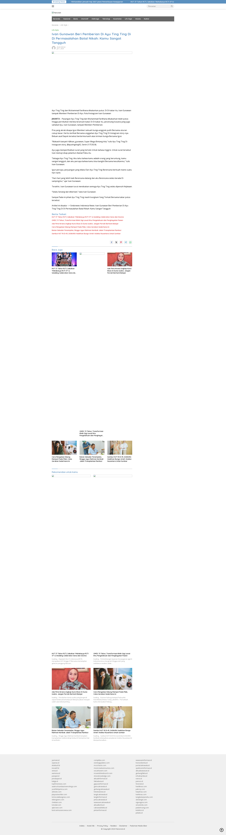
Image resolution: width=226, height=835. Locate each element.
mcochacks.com (100, 765)
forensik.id (139, 784)
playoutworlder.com (59, 794)
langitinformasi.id (100, 797)
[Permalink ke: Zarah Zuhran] (54, 48)
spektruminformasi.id (144, 768)
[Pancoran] (56, 12)
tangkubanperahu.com (144, 797)
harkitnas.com (141, 794)
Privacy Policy (102, 826)
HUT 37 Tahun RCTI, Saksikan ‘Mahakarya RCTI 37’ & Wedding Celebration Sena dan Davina (146, 2)
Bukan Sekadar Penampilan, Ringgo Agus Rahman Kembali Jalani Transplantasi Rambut (86, 230)
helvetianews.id (99, 792)
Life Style (128, 19)
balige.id (55, 781)
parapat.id (55, 776)
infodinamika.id (141, 776)
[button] (172, 6)
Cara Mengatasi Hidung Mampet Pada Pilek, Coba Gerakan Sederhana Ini (80, 227)
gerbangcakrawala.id (101, 789)
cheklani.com (57, 802)
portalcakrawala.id (142, 765)
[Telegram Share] (125, 242)
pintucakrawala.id (100, 800)
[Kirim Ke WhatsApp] (130, 242)
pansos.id (139, 781)
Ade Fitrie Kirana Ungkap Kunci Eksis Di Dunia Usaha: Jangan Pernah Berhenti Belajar (85, 224)
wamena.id (56, 773)
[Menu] (53, 6)
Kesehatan (117, 19)
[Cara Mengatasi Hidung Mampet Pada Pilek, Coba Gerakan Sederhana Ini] (64, 448)
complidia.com (99, 760)
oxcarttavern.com (100, 771)
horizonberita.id (141, 763)
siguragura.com (141, 802)
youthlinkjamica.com (59, 789)
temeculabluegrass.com (61, 797)
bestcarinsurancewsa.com (62, 810)
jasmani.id (55, 760)
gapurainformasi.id (101, 784)
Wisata (138, 19)
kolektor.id (140, 810)
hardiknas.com (141, 786)
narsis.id (139, 778)
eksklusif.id (56, 765)
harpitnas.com (141, 792)
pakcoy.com (140, 789)
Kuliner (146, 19)
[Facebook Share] (111, 242)
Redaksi (113, 826)
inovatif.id (55, 768)
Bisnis (75, 19)
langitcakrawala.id (100, 794)
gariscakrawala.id (100, 786)
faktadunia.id (98, 781)
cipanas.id (55, 763)
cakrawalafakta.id (100, 808)
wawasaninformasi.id (144, 760)
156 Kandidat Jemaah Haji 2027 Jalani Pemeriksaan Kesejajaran (76, 2)
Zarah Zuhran (61, 47)
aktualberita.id (99, 805)
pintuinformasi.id (100, 810)
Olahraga (95, 19)
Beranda (56, 19)
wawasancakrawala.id (102, 802)
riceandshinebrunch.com (103, 773)
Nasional (66, 19)
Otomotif (84, 19)
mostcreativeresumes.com (104, 768)
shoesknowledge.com (102, 776)
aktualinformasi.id (100, 778)
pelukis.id (139, 813)
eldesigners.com (58, 800)
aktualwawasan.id (142, 771)
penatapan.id (57, 778)
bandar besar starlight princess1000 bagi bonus (154, 25)
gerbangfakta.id (141, 773)
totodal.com (56, 805)
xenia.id (54, 771)
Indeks (82, 826)
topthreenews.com (59, 784)
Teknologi (106, 19)
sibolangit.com (141, 800)
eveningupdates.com (102, 763)
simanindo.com (141, 805)
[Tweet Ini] (116, 242)
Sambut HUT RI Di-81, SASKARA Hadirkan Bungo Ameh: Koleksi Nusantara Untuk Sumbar (86, 234)
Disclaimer (123, 826)
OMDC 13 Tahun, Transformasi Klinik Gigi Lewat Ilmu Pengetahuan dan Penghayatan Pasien (87, 220)
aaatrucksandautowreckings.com (64, 786)
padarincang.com (142, 808)
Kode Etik (91, 826)
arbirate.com (56, 792)
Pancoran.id (120, 829)
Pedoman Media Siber (138, 826)
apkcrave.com (57, 808)
